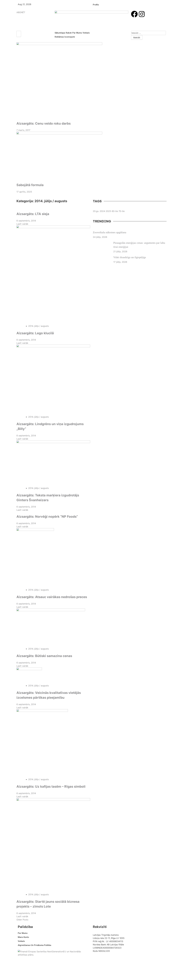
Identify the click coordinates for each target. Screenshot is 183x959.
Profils (96, 4)
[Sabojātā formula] (91, 156)
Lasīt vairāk (22, 224)
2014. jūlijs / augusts (38, 326)
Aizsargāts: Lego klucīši (35, 333)
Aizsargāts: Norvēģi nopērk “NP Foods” (47, 516)
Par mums (77, 33)
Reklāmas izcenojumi (65, 37)
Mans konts (23, 937)
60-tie (115, 211)
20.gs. (96, 211)
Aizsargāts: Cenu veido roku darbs (43, 123)
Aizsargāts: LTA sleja (32, 214)
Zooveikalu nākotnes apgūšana (109, 232)
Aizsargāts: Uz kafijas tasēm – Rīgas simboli (50, 786)
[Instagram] (141, 14)
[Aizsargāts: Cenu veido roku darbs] (91, 80)
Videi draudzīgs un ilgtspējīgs (129, 257)
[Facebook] (134, 14)
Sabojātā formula (30, 185)
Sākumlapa (60, 33)
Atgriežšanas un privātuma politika (34, 945)
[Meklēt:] (148, 33)
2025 (108, 211)
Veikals (86, 33)
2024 (102, 211)
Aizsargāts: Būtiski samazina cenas (44, 656)
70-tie (122, 211)
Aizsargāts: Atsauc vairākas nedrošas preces (51, 597)
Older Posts (22, 919)
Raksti (69, 33)
